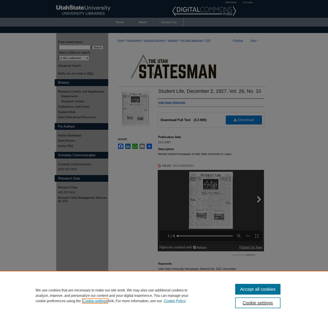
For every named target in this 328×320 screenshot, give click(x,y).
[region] (164, 295)
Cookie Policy (175, 301)
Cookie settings (95, 301)
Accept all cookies (258, 289)
